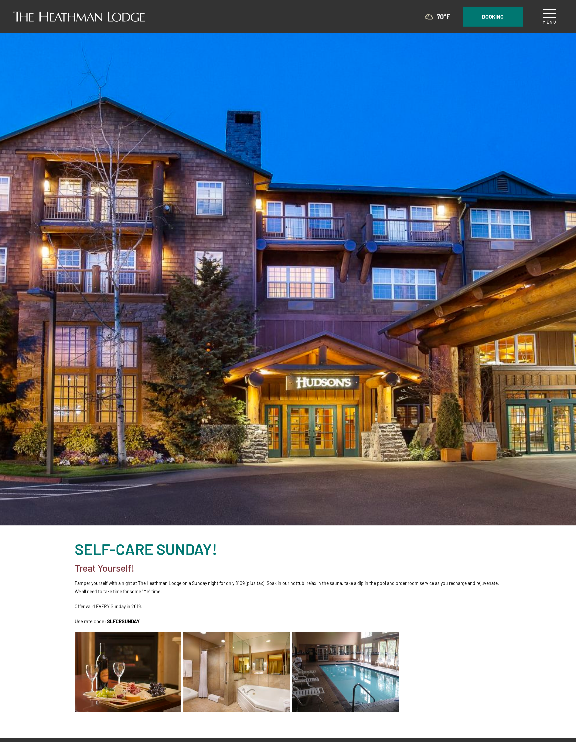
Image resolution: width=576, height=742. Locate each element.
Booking (493, 16)
